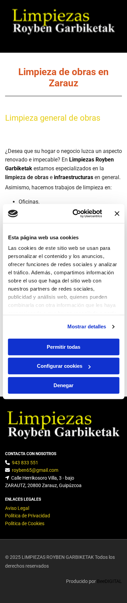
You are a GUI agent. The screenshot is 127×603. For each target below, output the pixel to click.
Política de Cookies (24, 523)
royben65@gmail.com (35, 470)
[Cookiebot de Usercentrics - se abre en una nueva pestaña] (75, 213)
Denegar (63, 385)
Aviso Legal (17, 508)
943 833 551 (25, 462)
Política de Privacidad (27, 515)
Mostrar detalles (86, 326)
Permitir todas (63, 347)
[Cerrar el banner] (116, 213)
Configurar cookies (59, 366)
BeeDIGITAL (109, 581)
